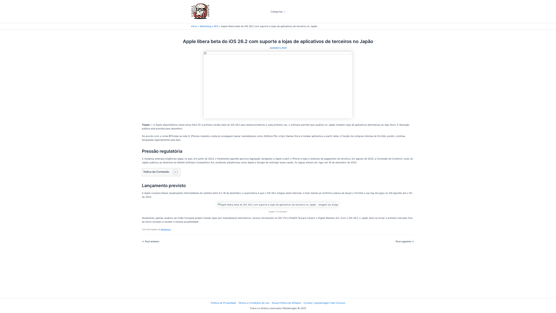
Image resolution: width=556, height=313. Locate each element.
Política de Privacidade (223, 302)
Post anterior (150, 241)
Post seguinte (405, 241)
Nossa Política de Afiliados (286, 302)
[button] (284, 11)
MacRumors (166, 229)
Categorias (277, 11)
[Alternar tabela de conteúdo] (174, 172)
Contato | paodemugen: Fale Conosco (324, 302)
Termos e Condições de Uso (253, 302)
